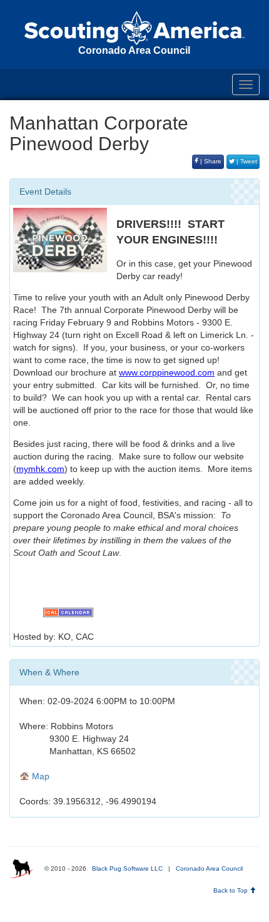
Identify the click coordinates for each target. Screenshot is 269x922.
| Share (209, 161)
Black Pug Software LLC (127, 868)
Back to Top (231, 890)
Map (39, 776)
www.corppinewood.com (167, 372)
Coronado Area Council (209, 868)
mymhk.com (40, 469)
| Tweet (246, 161)
